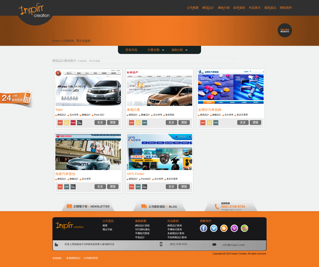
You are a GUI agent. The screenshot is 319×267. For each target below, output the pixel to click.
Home (56, 40)
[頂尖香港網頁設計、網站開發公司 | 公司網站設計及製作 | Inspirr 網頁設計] (35, 8)
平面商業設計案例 (177, 237)
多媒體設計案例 (175, 233)
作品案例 (173, 221)
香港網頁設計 (73, 258)
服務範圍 (140, 221)
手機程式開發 (142, 233)
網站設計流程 (142, 225)
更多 (100, 122)
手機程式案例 (174, 229)
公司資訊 (108, 221)
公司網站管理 (90, 258)
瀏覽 (113, 122)
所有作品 (131, 49)
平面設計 (140, 237)
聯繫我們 (205, 221)
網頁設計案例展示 (64, 60)
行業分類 (154, 49)
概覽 (105, 225)
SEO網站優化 (142, 229)
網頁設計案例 (174, 225)
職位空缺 (107, 229)
